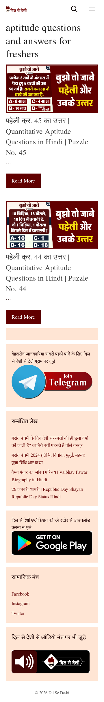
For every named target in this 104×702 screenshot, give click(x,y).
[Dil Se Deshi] (16, 9)
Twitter (18, 613)
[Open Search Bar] (74, 9)
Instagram (20, 603)
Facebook (20, 594)
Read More (23, 180)
